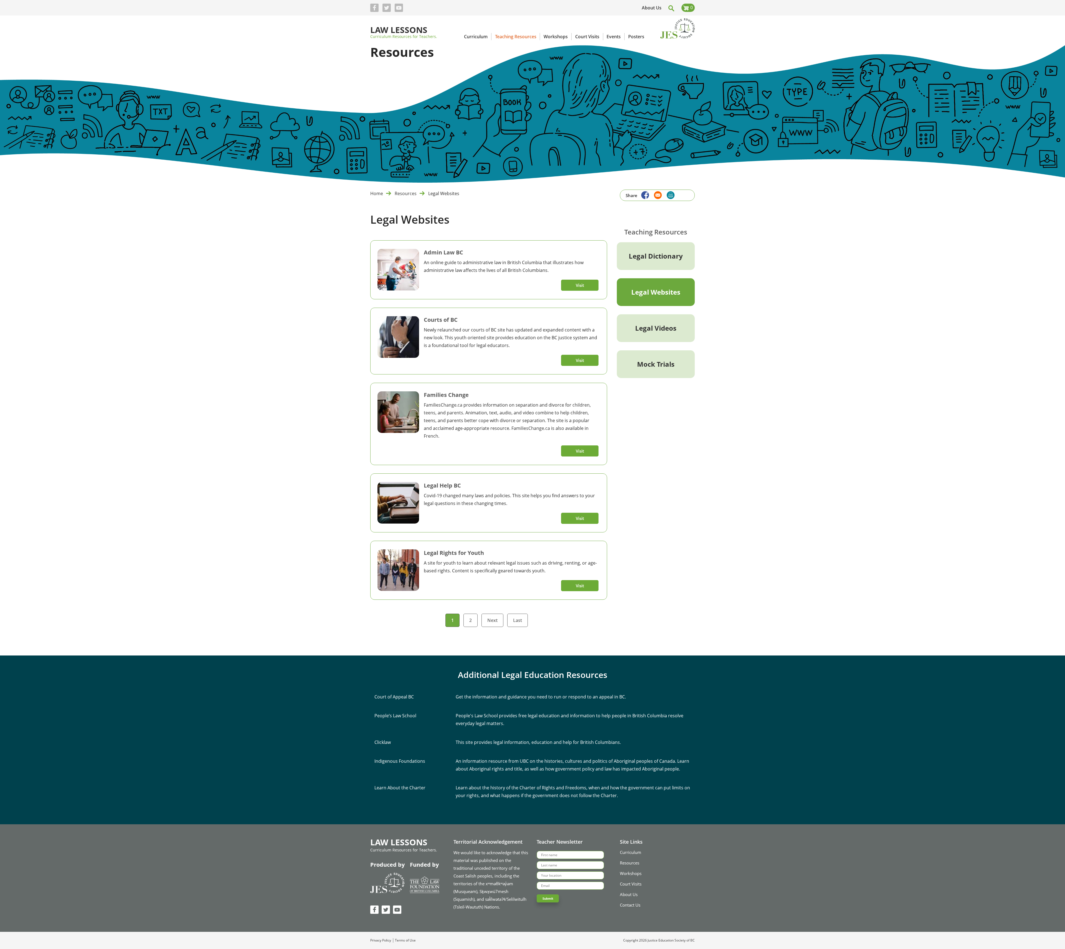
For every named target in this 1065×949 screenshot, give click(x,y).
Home (376, 193)
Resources (406, 193)
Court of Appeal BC (394, 697)
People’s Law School (395, 716)
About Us (651, 8)
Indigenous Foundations (399, 761)
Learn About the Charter (399, 788)
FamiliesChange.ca (443, 405)
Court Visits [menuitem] (587, 37)
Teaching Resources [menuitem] (515, 37)
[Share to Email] (656, 194)
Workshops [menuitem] (556, 37)
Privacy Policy (380, 940)
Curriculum (630, 852)
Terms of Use (405, 940)
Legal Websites (655, 292)
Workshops (630, 873)
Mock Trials (655, 364)
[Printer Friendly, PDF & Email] (670, 195)
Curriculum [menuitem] (476, 37)
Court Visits (630, 884)
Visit (580, 285)
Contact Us (630, 905)
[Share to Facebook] (643, 194)
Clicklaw (382, 742)
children (581, 405)
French (431, 436)
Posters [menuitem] (636, 37)
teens (429, 413)
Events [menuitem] (614, 37)
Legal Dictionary (656, 256)
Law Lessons (398, 30)
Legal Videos (655, 328)
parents (455, 413)
